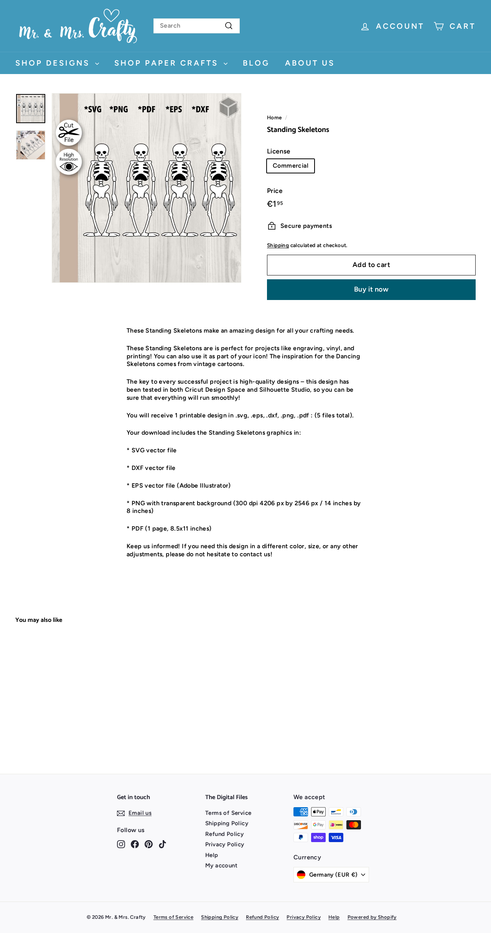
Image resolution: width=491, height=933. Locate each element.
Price (274, 191)
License (278, 151)
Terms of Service (228, 812)
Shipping (278, 245)
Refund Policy (224, 834)
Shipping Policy (226, 823)
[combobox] (196, 25)
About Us (310, 63)
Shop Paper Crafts (168, 63)
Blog (256, 63)
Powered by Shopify (372, 917)
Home (274, 117)
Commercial (290, 165)
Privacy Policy (224, 844)
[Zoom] (146, 188)
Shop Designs (54, 63)
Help (211, 855)
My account (221, 865)
